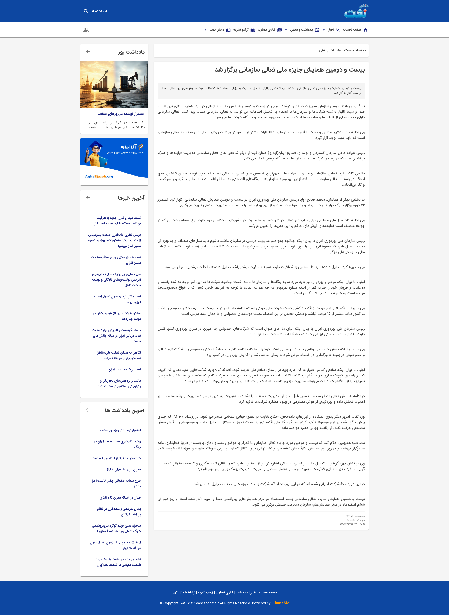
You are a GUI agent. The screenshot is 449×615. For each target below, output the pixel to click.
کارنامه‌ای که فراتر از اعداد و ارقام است (116, 458)
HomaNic (281, 603)
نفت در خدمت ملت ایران (124, 370)
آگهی (175, 593)
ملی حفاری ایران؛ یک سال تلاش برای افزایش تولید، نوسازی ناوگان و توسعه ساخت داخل (116, 279)
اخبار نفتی (326, 50)
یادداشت (242, 593)
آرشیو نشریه (205, 593)
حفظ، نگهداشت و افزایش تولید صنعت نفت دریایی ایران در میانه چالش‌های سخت (116, 336)
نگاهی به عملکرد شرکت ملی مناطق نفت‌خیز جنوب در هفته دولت (118, 355)
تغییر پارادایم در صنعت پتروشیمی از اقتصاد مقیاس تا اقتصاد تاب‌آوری (118, 562)
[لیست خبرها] (88, 197)
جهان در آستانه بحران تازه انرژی (120, 498)
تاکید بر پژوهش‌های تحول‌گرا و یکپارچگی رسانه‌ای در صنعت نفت (119, 383)
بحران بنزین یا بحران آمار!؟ (124, 470)
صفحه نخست (355, 50)
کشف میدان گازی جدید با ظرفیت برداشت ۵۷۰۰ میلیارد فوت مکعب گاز (117, 221)
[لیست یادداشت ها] (88, 51)
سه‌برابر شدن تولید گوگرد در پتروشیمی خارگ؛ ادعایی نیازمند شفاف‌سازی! (116, 528)
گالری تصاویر (224, 593)
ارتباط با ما (188, 593)
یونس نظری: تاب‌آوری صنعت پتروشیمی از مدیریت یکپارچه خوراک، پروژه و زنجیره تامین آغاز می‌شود (114, 240)
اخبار (253, 593)
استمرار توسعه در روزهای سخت (121, 114)
